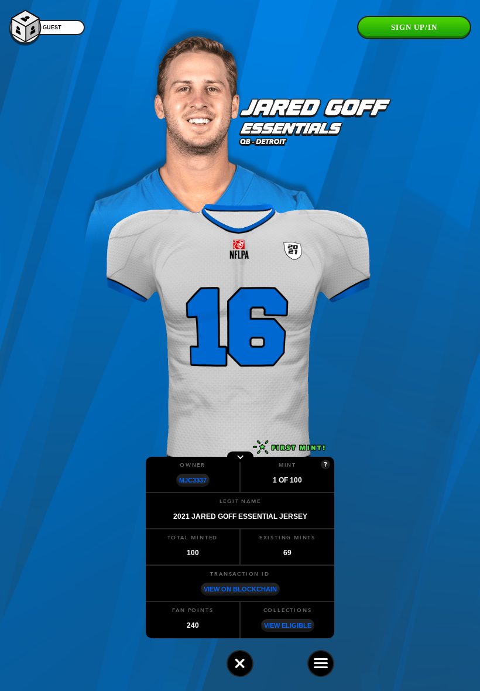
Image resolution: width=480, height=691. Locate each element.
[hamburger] (320, 663)
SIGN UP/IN (414, 27)
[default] (240, 663)
